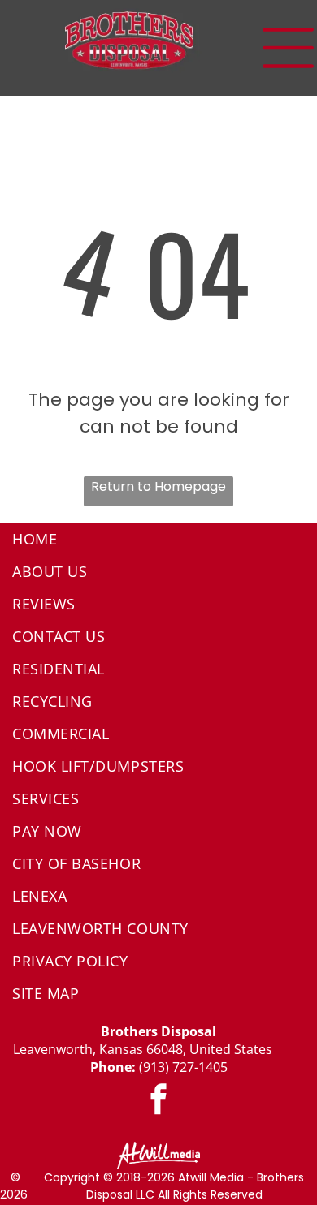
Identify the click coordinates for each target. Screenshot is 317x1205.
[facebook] (158, 1101)
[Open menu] (288, 47)
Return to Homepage (158, 486)
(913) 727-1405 (183, 1067)
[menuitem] (158, 539)
